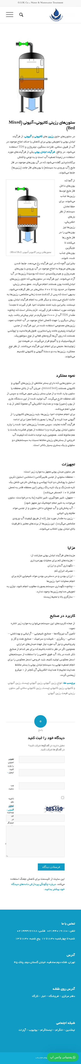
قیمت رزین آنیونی (58, 693)
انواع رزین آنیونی (53, 683)
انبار (43, 996)
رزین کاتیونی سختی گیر (28, 688)
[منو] (11, 14)
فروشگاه (54, 996)
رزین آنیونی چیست (32, 683)
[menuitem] (20, 14)
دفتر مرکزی (68, 996)
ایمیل (10, 772)
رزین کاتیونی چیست (53, 688)
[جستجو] (20, 14)
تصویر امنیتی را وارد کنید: (11, 764)
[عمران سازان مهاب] (47, 14)
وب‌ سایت (11, 787)
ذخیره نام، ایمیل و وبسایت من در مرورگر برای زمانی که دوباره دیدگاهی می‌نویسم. (13, 821)
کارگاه (35, 996)
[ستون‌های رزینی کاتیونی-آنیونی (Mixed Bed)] (35, 76)
